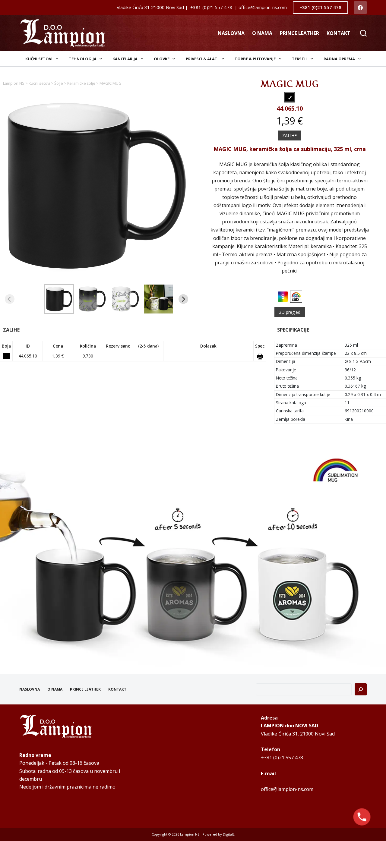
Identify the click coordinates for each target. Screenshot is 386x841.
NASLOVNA (231, 33)
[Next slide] (183, 299)
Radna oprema (339, 58)
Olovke (161, 58)
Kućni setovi (38, 58)
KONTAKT (338, 33)
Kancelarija (125, 58)
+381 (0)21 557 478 (320, 7)
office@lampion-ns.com (287, 789)
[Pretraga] (361, 689)
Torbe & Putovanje (255, 58)
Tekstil (300, 58)
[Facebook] (360, 7)
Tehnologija (82, 58)
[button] (59, 299)
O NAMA (262, 33)
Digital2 (229, 834)
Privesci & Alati (202, 58)
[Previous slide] (9, 299)
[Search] (363, 33)
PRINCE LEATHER (299, 33)
